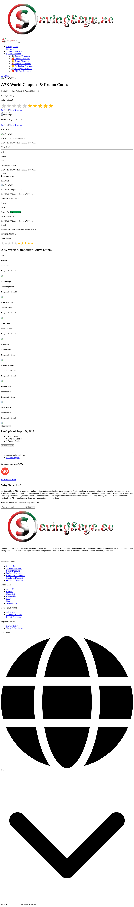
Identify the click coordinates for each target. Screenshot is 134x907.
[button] (67, 770)
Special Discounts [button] (13, 54)
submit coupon (7, 446)
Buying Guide (12, 46)
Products (4, 110)
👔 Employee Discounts (22, 68)
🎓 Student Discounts (21, 56)
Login (6, 76)
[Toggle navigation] (19, 42)
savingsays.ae (13, 905)
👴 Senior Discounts (20, 61)
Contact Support (12, 457)
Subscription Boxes (14, 51)
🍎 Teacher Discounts (21, 59)
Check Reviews (15, 110)
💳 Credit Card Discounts (22, 66)
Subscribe (30, 507)
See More (5, 426)
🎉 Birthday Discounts (21, 64)
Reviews (9, 49)
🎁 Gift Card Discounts (21, 71)
